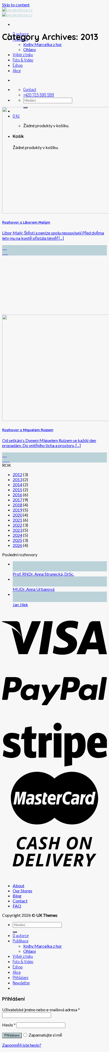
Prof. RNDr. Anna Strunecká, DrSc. (43, 573)
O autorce (21, 935)
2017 (17, 499)
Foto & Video (23, 60)
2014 (17, 484)
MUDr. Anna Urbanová (33, 589)
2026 (17, 545)
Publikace (20, 940)
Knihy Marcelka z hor (42, 44)
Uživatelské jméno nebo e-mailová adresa (41, 1009)
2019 (17, 509)
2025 (17, 540)
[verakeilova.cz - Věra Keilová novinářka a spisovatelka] (17, 12)
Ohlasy (29, 49)
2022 (17, 524)
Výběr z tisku (23, 54)
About (18, 885)
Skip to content (16, 4)
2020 (17, 514)
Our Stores (22, 890)
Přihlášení (12, 1035)
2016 (17, 494)
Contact (20, 900)
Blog (17, 895)
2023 (17, 530)
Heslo (9, 1024)
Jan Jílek (20, 604)
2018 (17, 504)
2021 (17, 519)
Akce (17, 70)
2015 (17, 489)
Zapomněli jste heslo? (21, 1044)
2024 (17, 535)
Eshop (18, 65)
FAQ (17, 905)
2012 (17, 474)
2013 (17, 479)
